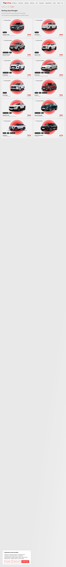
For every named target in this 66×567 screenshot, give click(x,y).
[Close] (29, 551)
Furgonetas (41, 3)
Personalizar (8, 561)
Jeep (8, 6)
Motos (54, 3)
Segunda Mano (49, 3)
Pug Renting (4, 6)
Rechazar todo (16, 561)
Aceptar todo (25, 561)
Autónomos (20, 3)
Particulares (14, 3)
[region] (17, 557)
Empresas (27, 3)
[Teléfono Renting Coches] (62, 3)
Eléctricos (32, 3)
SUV (37, 3)
